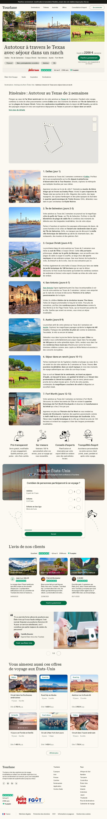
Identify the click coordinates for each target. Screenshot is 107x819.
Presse (56, 777)
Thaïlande (83, 798)
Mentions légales (25, 814)
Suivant (53, 534)
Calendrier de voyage (87, 804)
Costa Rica (84, 780)
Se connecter (97, 7)
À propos (57, 771)
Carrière (56, 780)
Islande (82, 789)
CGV (53, 814)
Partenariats (58, 783)
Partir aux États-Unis (24, 643)
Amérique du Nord (20, 85)
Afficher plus (54, 753)
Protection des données (41, 814)
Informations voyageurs (66, 814)
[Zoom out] (94, 129)
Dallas (86, 177)
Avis (55, 774)
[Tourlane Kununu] (16, 783)
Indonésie (83, 792)
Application (57, 786)
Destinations (9, 85)
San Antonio (48, 288)
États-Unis (31, 85)
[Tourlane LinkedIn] (12, 783)
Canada (83, 786)
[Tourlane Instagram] (8, 783)
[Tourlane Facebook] (4, 783)
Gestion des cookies (83, 814)
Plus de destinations (87, 801)
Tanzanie (83, 777)
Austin (45, 327)
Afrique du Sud (85, 771)
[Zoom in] (94, 125)
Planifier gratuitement (88, 58)
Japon (82, 795)
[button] (10, 7)
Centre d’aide (58, 789)
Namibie (83, 774)
